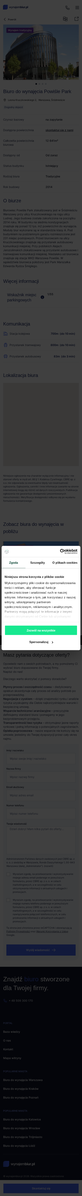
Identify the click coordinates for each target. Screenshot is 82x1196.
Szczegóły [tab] (37, 562)
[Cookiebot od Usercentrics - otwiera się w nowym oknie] (60, 551)
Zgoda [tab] (13, 562)
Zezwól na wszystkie (41, 630)
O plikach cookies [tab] (64, 562)
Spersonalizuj (38, 642)
